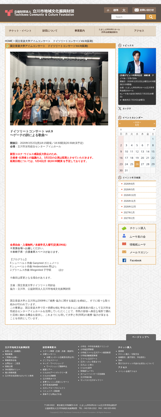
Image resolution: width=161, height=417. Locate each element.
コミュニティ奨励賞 (51, 391)
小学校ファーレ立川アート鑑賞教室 (95, 352)
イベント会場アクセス (127, 371)
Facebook (136, 260)
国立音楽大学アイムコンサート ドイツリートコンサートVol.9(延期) (54, 41)
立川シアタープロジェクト (54, 388)
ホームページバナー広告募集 (92, 374)
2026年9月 (129, 189)
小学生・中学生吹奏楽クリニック (94, 346)
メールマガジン (139, 252)
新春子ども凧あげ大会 (52, 394)
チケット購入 (138, 228)
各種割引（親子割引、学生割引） (132, 357)
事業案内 (80, 30)
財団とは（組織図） (13, 351)
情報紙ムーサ (138, 244)
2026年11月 (130, 201)
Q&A (120, 360)
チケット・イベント (20, 30)
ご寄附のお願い (11, 357)
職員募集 (9, 354)
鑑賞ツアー (47, 369)
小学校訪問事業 (87, 349)
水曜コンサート (49, 354)
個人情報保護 (10, 372)
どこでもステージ (50, 360)
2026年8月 (129, 183)
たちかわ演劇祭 (49, 376)
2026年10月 (130, 195)
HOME (9, 41)
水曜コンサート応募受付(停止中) (60, 357)
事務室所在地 (10, 360)
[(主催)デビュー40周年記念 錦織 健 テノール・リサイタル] (137, 72)
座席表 (121, 351)
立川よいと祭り (87, 365)
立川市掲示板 (86, 377)
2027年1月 (129, 212)
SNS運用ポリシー (12, 369)
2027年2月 (129, 218)
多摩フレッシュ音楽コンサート (56, 382)
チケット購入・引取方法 (128, 354)
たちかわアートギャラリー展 (55, 372)
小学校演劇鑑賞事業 (88, 355)
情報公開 (9, 366)
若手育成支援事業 (50, 385)
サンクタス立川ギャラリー (91, 380)
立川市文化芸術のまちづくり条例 (19, 376)
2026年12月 (130, 206)
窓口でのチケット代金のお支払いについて (136, 363)
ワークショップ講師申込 (56, 366)
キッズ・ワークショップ (53, 363)
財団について (50, 30)
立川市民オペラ (49, 379)
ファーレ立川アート (88, 359)
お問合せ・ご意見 (12, 363)
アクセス (139, 30)
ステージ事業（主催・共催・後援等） (59, 351)
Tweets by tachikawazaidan (130, 112)
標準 (115, 10)
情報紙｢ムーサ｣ (87, 371)
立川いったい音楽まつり (90, 362)
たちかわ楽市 (86, 368)
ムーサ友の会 (138, 236)
